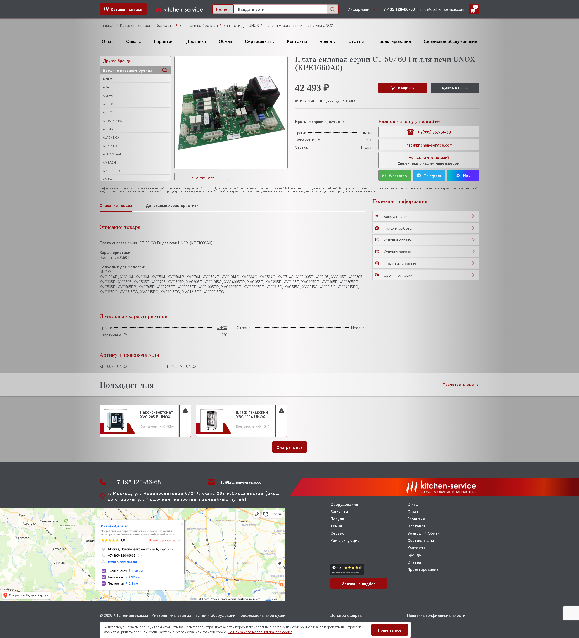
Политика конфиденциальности (436, 615)
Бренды (328, 41)
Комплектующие (345, 540)
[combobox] (223, 9)
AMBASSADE (112, 170)
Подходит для (202, 177)
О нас (108, 41)
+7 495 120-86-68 (397, 9)
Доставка (196, 41)
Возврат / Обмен (423, 532)
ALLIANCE (110, 129)
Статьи (356, 41)
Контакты (297, 41)
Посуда (337, 518)
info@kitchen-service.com (442, 9)
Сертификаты (260, 41)
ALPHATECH (112, 145)
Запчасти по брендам (198, 25)
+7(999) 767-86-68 (434, 132)
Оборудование (344, 503)
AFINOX (108, 104)
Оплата (134, 41)
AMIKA (107, 179)
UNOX (108, 78)
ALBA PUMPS (112, 120)
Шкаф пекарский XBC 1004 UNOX (252, 414)
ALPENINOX (111, 137)
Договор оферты (346, 615)
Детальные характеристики (172, 205)
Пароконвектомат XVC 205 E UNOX (156, 414)
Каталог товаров (135, 25)
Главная (107, 25)
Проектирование (394, 41)
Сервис (337, 532)
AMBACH (109, 162)
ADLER (108, 95)
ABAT (107, 87)
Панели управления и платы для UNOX (299, 25)
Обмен (225, 41)
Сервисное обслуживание (450, 41)
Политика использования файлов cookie (260, 631)
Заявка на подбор (359, 583)
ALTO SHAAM (113, 154)
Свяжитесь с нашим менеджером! (428, 160)
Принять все (389, 630)
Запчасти (165, 25)
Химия (336, 525)
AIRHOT (108, 112)
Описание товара (116, 205)
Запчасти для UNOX (241, 25)
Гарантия (163, 41)
